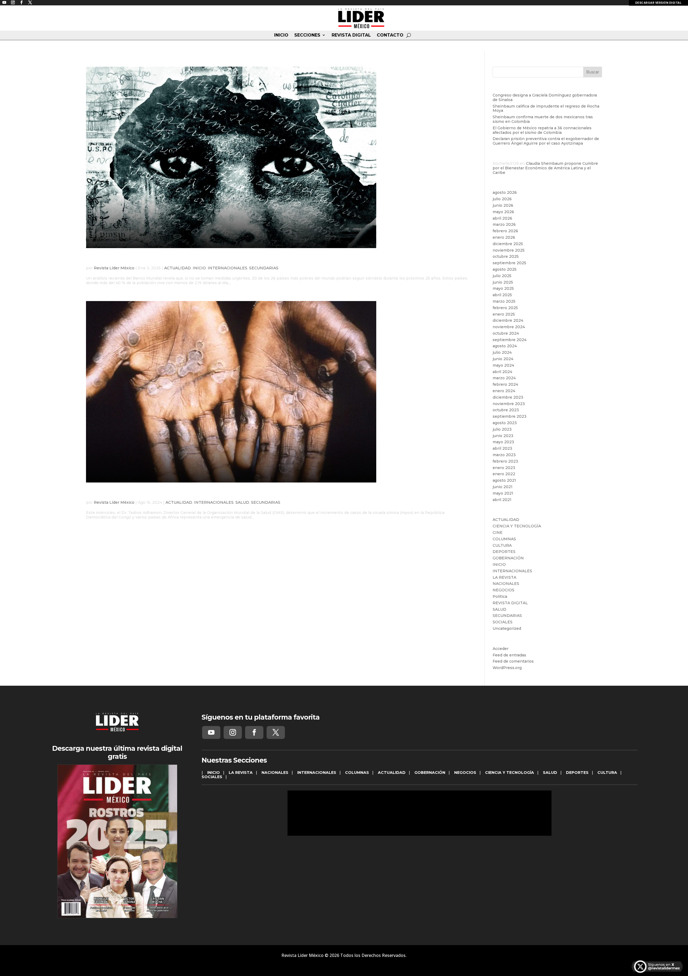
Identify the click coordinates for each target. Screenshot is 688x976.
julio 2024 (502, 352)
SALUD (242, 502)
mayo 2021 (503, 493)
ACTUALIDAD (177, 268)
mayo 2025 (503, 288)
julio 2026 (502, 198)
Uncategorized (507, 628)
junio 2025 (503, 282)
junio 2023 (503, 435)
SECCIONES (307, 35)
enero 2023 (504, 467)
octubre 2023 (506, 409)
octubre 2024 (506, 333)
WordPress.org (507, 667)
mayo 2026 (503, 211)
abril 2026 (502, 218)
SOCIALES (503, 622)
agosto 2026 (505, 192)
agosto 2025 (505, 269)
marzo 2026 (504, 224)
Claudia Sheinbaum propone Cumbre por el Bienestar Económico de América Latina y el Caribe (545, 168)
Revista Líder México (114, 268)
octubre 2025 (506, 256)
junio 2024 (503, 358)
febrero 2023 (505, 461)
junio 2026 (503, 205)
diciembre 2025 (508, 243)
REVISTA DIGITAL (351, 35)
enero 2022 (504, 473)
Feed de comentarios (513, 661)
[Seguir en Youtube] (211, 732)
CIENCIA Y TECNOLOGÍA (517, 526)
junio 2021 (503, 486)
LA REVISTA (504, 577)
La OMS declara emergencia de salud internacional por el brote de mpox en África (236, 494)
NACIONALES (506, 583)
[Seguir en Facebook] (254, 732)
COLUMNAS (504, 539)
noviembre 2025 (509, 250)
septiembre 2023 (509, 416)
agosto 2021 (504, 480)
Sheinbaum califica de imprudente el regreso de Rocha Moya (546, 108)
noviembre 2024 (509, 326)
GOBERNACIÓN (508, 558)
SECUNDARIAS (263, 268)
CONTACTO (390, 35)
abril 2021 (502, 499)
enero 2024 (504, 390)
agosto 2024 (505, 346)
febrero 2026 (505, 230)
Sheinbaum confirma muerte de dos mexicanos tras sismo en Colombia (543, 119)
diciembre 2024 (508, 320)
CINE (498, 532)
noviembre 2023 (509, 403)
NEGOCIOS (503, 590)
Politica (500, 596)
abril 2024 (502, 371)
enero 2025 (504, 314)
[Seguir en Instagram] (233, 732)
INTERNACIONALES (227, 268)
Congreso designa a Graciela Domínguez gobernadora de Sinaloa (545, 97)
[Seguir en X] (276, 732)
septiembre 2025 (509, 262)
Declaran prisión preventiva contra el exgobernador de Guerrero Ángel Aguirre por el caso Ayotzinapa (546, 141)
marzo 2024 (504, 378)
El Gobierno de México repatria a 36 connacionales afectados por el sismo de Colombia (542, 130)
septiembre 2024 (509, 339)
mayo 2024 (503, 365)
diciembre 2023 (508, 397)
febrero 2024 (505, 384)
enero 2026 (504, 237)
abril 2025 (502, 294)
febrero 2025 (505, 307)
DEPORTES (504, 551)
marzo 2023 (504, 454)
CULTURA (502, 545)
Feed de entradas (509, 655)
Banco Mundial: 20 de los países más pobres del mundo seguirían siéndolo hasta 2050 (243, 259)
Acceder (500, 648)
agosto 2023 (505, 422)
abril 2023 (502, 448)
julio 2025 (502, 275)
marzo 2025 (504, 301)
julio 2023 (502, 429)
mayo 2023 (503, 441)
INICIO (281, 35)
